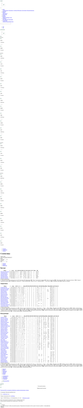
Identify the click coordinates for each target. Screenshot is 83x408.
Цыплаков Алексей (4, 337)
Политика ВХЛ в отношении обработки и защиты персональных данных (14, 390)
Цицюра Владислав (4, 332)
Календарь (5, 14)
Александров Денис (4, 305)
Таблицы (4, 18)
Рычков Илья (3, 355)
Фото (4, 13)
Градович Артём (4, 358)
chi (3, 27)
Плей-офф (11, 19)
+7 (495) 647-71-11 (5, 394)
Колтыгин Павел (4, 344)
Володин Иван (3, 334)
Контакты (32, 10)
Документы (11, 10)
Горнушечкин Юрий (5, 302)
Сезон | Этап (2, 256)
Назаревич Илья (4, 292)
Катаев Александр (4, 356)
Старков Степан (4, 338)
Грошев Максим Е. (4, 354)
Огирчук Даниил (4, 328)
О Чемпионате (5, 10)
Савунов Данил (4, 317)
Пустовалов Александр (5, 304)
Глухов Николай (4, 287)
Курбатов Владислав (5, 322)
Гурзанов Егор (3, 359)
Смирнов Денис (4, 351)
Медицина (20, 10)
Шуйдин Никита (4, 360)
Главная (4, 248)
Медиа (4, 12)
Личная (7, 21)
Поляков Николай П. (5, 342)
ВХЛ (4, 9)
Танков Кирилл (4, 350)
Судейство (15, 10)
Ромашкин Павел (4, 275)
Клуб (1, 258)
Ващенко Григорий (4, 300)
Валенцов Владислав (5, 298)
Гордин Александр (4, 343)
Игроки (4, 16)
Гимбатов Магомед (4, 324)
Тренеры (7, 17)
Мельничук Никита (4, 277)
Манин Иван (3, 349)
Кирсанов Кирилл (4, 299)
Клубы (4, 15)
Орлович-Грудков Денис (5, 325)
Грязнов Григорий (4, 294)
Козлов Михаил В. (4, 303)
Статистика (5, 20)
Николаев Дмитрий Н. (5, 271)
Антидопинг (24, 10)
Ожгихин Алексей (4, 318)
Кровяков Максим (4, 361)
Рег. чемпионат (6, 19)
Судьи (10, 17)
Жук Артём (3, 339)
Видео (6, 13)
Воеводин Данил (4, 330)
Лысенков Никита (4, 274)
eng (3, 26)
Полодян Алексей (4, 327)
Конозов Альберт (4, 323)
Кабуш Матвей (3, 353)
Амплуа (2, 260)
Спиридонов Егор (4, 335)
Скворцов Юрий (4, 345)
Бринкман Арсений (4, 289)
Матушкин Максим (4, 297)
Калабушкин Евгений (5, 288)
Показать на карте (26, 397)
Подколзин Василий (4, 348)
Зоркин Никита (4, 291)
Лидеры (4, 21)
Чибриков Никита (4, 329)
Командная (11, 21)
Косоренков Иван (4, 333)
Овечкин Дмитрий (4, 319)
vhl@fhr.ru (13, 396)
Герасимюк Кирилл (4, 276)
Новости (4, 11)
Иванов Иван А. (4, 340)
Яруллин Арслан (4, 293)
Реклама (28, 10)
